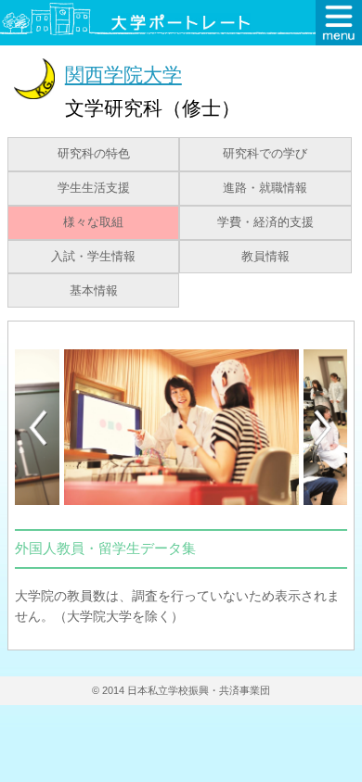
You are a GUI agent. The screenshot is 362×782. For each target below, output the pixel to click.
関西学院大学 (123, 74)
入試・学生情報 (93, 256)
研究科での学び (265, 153)
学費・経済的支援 (265, 222)
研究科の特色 (94, 153)
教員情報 (265, 256)
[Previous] (38, 427)
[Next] (324, 428)
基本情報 (94, 290)
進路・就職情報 (265, 188)
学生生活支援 (94, 188)
